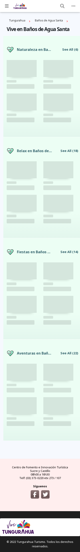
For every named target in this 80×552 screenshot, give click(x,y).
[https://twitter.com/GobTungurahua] (45, 494)
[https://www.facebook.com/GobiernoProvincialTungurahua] (35, 494)
